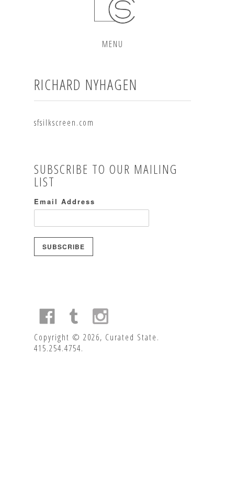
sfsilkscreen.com (64, 122)
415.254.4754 (57, 348)
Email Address (64, 201)
